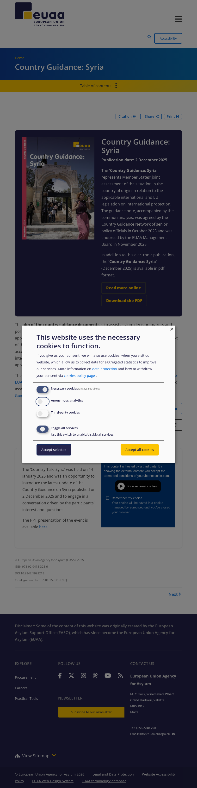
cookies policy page (79, 375)
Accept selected (54, 449)
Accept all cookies (139, 449)
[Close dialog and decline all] (171, 328)
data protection (104, 369)
